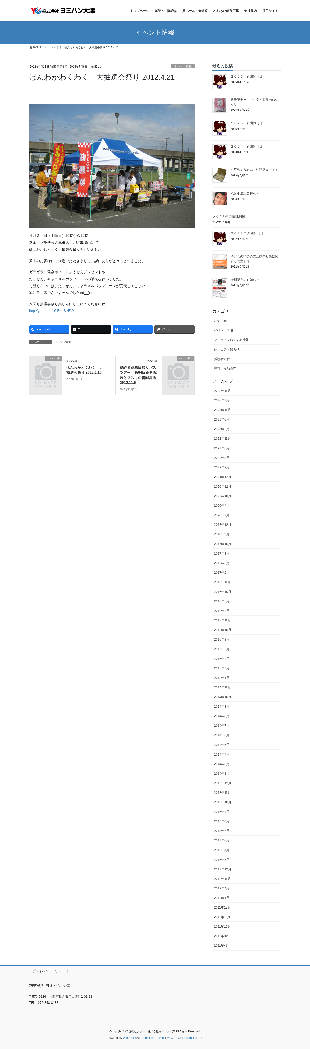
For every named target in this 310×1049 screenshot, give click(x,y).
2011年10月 (222, 926)
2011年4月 (221, 945)
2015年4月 (221, 659)
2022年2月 (221, 467)
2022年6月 (221, 448)
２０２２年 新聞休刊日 (247, 233)
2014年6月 (221, 735)
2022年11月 (222, 438)
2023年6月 (221, 419)
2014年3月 (221, 764)
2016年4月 (221, 611)
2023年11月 (222, 410)
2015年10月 (222, 630)
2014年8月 (221, 716)
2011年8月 (221, 936)
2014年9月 (221, 706)
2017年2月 (221, 572)
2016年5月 (221, 601)
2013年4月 (221, 850)
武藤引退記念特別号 (245, 193)
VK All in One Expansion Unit (185, 1037)
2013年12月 (222, 783)
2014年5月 (221, 744)
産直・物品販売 (225, 368)
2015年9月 (221, 639)
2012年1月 (221, 898)
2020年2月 (221, 515)
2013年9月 (221, 812)
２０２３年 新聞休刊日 (228, 216)
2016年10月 (222, 591)
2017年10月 (222, 544)
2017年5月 (221, 563)
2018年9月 (221, 534)
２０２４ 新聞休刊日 (246, 146)
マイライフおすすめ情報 (231, 340)
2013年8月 (221, 821)
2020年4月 (221, 505)
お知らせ (220, 321)
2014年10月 (222, 697)
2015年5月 (221, 649)
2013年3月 (221, 859)
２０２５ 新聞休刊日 (246, 123)
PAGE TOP (298, 1014)
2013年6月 (221, 840)
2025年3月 (221, 400)
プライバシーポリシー (48, 971)
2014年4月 (221, 754)
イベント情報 (183, 66)
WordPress (130, 1037)
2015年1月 (221, 678)
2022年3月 (221, 458)
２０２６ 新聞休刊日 (246, 76)
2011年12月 (222, 907)
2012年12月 (222, 869)
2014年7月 (221, 725)
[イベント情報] (45, 366)
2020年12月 (222, 486)
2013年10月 (222, 802)
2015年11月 (222, 620)
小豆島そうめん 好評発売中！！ (254, 170)
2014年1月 (221, 773)
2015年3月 (221, 668)
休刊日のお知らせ (226, 349)
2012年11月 (222, 879)
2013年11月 (222, 792)
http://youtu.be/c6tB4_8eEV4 (52, 311)
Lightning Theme (153, 1037)
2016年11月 (222, 582)
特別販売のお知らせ (245, 280)
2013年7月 (221, 831)
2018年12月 (222, 524)
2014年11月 (222, 687)
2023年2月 (221, 429)
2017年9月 (221, 553)
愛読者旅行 (222, 359)
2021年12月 (222, 477)
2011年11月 (222, 917)
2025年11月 (222, 391)
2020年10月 (222, 496)
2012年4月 (221, 888)
